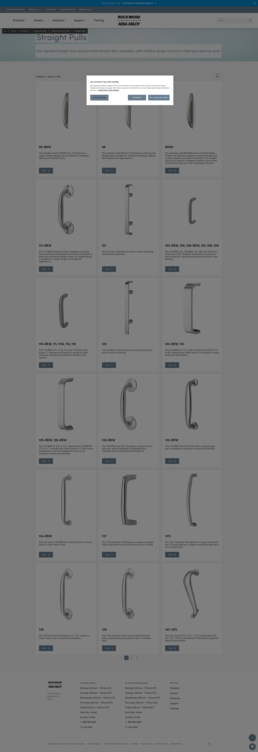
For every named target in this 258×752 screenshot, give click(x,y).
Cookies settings (99, 97)
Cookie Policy (103, 90)
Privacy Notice (113, 90)
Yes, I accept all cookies (159, 97)
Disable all (137, 97)
